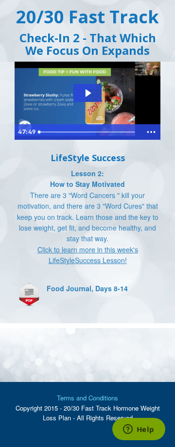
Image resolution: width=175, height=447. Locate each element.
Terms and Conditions (87, 397)
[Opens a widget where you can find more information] (138, 430)
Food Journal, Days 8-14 (87, 288)
